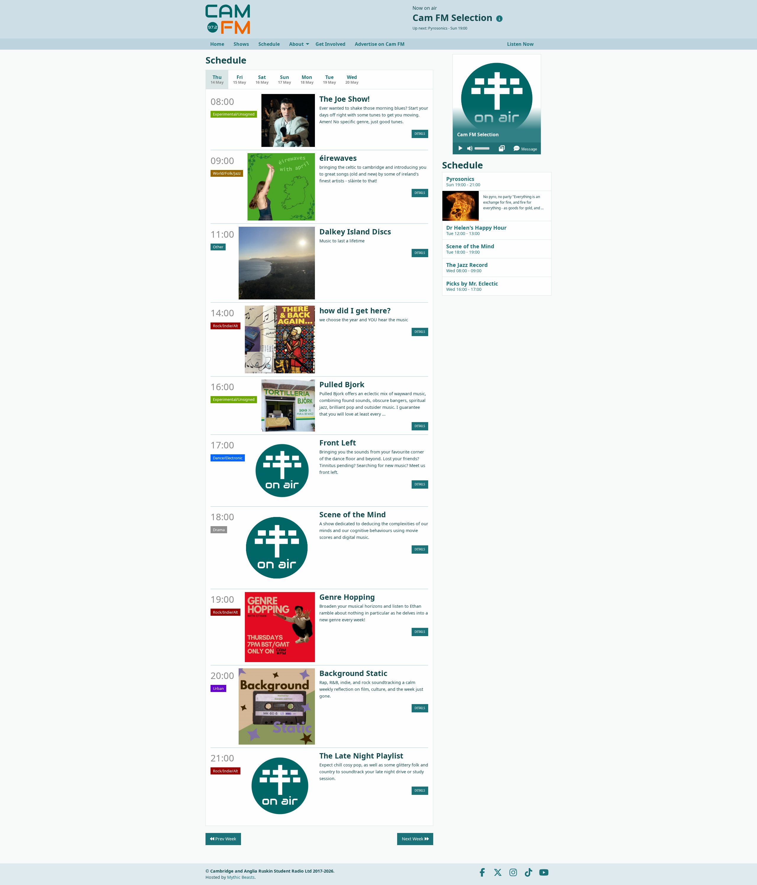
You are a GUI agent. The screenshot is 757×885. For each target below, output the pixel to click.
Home (217, 44)
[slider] (483, 147)
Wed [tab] (351, 79)
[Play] (460, 148)
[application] (497, 148)
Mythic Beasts (241, 877)
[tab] (496, 181)
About (296, 44)
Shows (241, 44)
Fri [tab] (239, 79)
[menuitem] (217, 44)
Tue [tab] (329, 79)
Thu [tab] (217, 79)
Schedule (269, 44)
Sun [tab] (284, 79)
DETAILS (420, 134)
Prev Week (225, 839)
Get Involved (330, 44)
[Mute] (470, 148)
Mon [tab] (306, 79)
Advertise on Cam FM (380, 44)
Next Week (413, 839)
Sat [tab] (261, 79)
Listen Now (520, 44)
